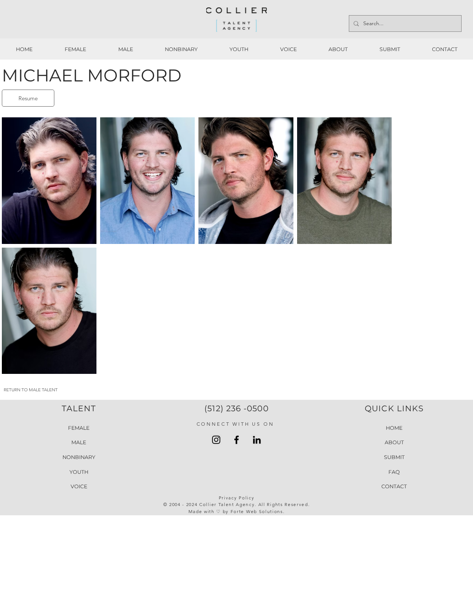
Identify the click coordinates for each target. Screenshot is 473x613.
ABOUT (394, 442)
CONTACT (394, 486)
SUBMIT (394, 457)
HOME (394, 428)
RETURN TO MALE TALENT (31, 389)
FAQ (394, 472)
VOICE (79, 486)
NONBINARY (78, 457)
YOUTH (78, 472)
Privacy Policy (237, 497)
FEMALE (78, 428)
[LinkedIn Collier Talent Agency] (256, 439)
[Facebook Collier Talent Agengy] (236, 439)
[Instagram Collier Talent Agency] (216, 439)
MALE (78, 442)
